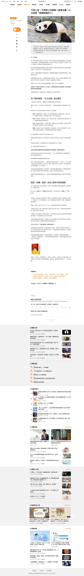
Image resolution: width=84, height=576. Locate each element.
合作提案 (41, 570)
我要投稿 (34, 570)
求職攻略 (19, 4)
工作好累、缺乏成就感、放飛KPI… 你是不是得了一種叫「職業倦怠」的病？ (51, 274)
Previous (28, 515)
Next (73, 515)
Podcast (61, 4)
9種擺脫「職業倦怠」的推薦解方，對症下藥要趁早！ (45, 278)
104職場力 (38, 283)
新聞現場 (54, 4)
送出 (51, 320)
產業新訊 (12, 4)
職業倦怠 (13, 23)
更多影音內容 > (68, 505)
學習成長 (13, 18)
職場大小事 (26, 4)
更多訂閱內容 (68, 427)
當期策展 (68, 4)
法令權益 (48, 4)
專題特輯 (34, 4)
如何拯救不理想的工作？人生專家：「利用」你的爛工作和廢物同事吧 (49, 276)
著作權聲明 (49, 570)
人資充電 (41, 4)
